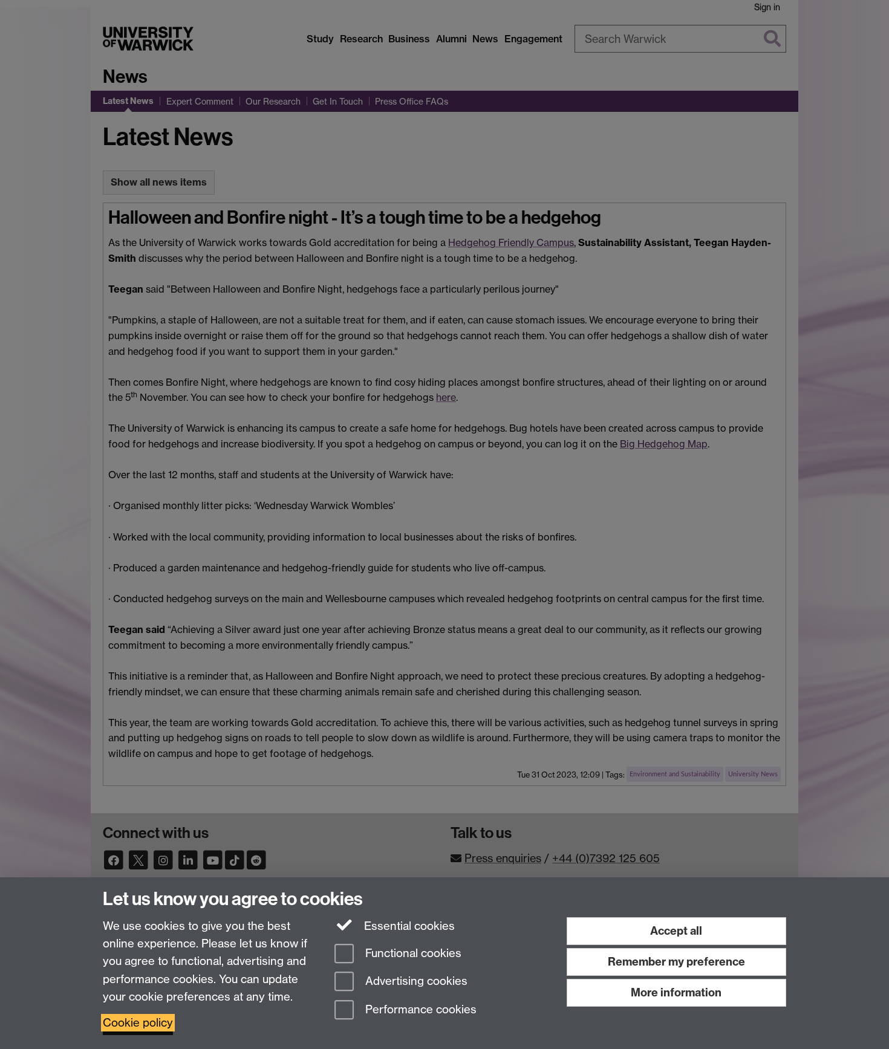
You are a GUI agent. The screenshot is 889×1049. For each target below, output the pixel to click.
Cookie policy (138, 1023)
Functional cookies (411, 953)
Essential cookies (408, 926)
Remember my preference (676, 962)
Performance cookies (419, 1010)
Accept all (676, 931)
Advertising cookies (414, 982)
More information (676, 992)
